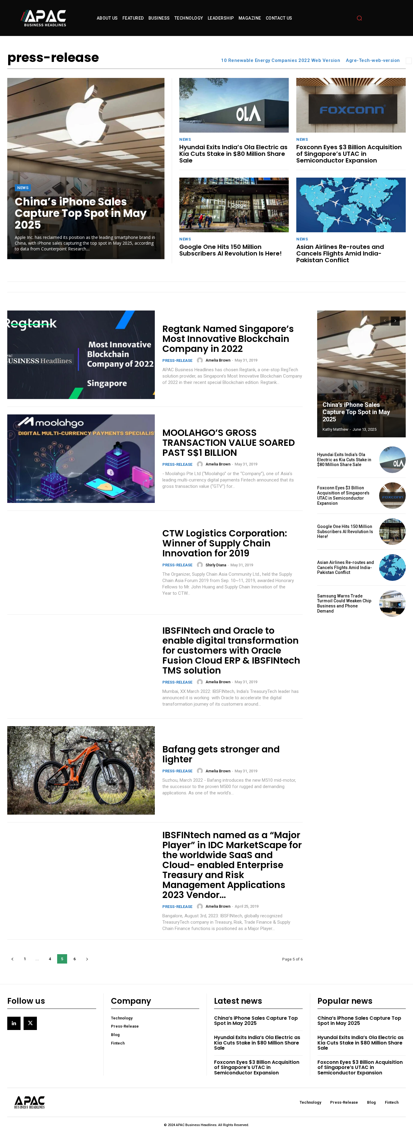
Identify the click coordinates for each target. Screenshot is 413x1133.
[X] (30, 1023)
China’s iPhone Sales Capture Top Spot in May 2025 (81, 213)
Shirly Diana (216, 565)
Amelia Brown (218, 360)
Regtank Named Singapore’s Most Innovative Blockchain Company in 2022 (228, 338)
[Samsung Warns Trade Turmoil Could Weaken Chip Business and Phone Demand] (392, 603)
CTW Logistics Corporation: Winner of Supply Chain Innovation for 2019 (224, 543)
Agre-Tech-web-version (373, 60)
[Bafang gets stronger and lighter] (81, 770)
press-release (177, 360)
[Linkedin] (14, 1023)
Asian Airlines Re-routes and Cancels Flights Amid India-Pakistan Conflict (340, 253)
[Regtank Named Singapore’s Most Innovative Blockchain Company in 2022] (81, 355)
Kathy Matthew (335, 429)
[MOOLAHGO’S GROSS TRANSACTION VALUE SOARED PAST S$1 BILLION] (81, 458)
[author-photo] (201, 360)
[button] (359, 18)
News (22, 187)
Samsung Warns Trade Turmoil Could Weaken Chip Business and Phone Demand (344, 603)
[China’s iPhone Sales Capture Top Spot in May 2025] (85, 168)
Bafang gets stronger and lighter (221, 754)
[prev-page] (12, 959)
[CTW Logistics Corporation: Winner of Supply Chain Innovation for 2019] (81, 562)
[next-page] (87, 959)
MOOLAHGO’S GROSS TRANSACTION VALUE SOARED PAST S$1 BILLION (228, 442)
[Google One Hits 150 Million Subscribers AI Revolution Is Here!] (234, 205)
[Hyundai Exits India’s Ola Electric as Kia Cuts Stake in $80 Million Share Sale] (234, 105)
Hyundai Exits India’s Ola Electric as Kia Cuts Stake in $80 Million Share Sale (233, 154)
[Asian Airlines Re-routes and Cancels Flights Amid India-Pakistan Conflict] (351, 205)
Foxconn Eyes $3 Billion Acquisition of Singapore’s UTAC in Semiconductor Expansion (349, 154)
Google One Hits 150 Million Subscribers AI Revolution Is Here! (230, 250)
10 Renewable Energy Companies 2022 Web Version (280, 60)
